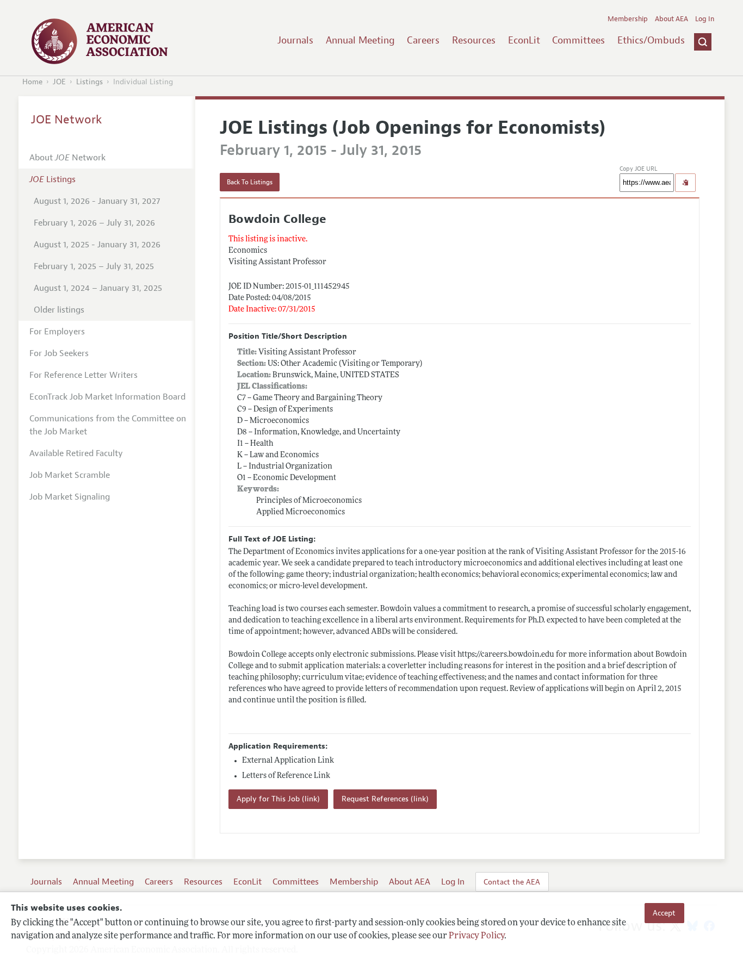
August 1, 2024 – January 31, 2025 (98, 288)
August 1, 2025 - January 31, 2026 (97, 244)
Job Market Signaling (69, 496)
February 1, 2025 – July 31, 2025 (94, 266)
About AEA (671, 19)
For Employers (57, 331)
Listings (89, 81)
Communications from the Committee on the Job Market (107, 425)
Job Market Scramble (69, 475)
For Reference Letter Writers (83, 375)
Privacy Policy (476, 936)
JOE (59, 81)
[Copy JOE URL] (685, 182)
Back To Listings (250, 182)
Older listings (59, 309)
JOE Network (66, 120)
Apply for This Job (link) (278, 799)
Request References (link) (385, 799)
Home (32, 81)
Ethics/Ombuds (651, 40)
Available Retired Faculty (76, 453)
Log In (704, 19)
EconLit (524, 40)
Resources (474, 40)
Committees (578, 40)
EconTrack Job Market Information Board (107, 396)
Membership (628, 19)
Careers (423, 40)
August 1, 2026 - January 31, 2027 (97, 201)
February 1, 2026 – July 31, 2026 (94, 222)
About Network (67, 157)
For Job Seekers (59, 353)
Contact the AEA (512, 882)
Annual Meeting (360, 40)
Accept (664, 913)
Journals (295, 40)
